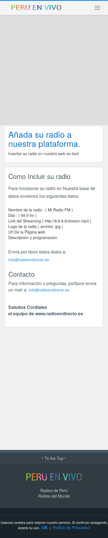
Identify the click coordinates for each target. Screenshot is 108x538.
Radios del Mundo (54, 496)
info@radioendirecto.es (28, 259)
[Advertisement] (54, 70)
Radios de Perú (54, 490)
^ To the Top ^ (54, 458)
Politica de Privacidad (71, 527)
